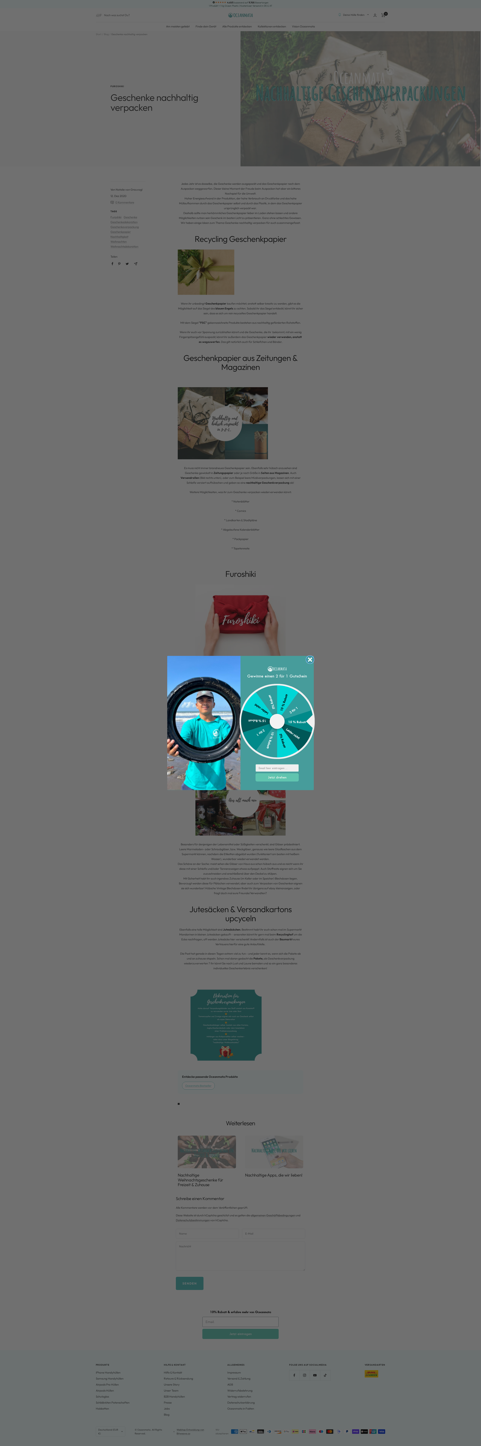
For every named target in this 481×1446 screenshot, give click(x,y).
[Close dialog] (310, 659)
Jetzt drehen (277, 777)
